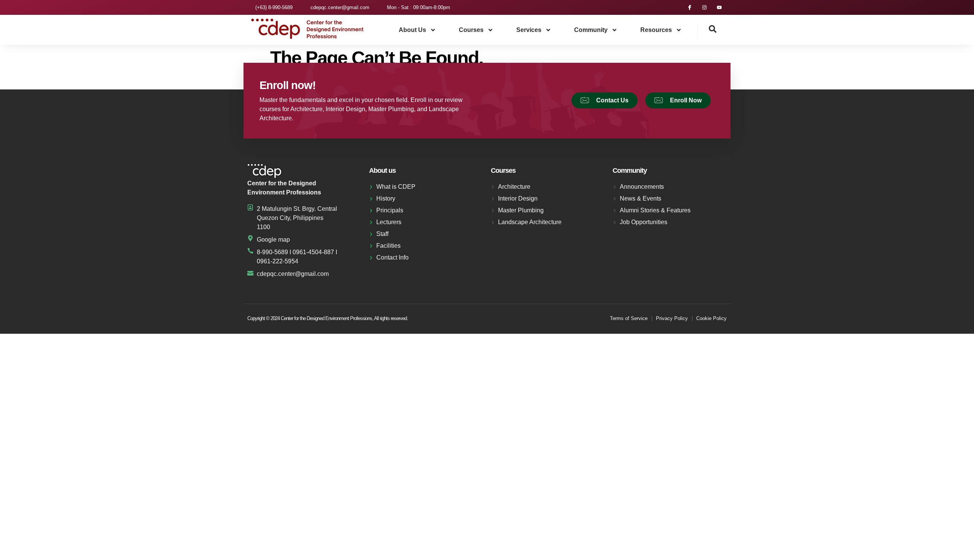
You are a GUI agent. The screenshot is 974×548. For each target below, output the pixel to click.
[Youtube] (719, 7)
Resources (656, 30)
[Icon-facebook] (689, 7)
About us (412, 30)
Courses (471, 30)
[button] (706, 30)
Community (591, 30)
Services (528, 30)
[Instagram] (704, 7)
